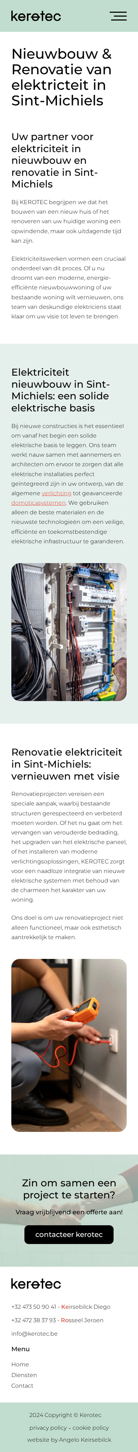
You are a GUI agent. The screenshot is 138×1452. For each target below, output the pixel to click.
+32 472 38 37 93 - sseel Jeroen (57, 1320)
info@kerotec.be (34, 1333)
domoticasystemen (38, 502)
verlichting (56, 493)
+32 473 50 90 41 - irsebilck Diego (60, 1306)
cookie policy (91, 1427)
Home (20, 1364)
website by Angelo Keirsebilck (69, 1439)
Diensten (24, 1375)
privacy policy (48, 1427)
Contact (22, 1385)
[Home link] (36, 16)
